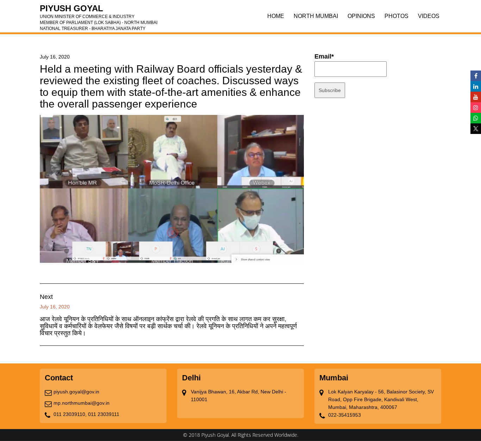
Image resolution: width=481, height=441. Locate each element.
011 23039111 (103, 414)
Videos (428, 16)
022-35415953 (344, 415)
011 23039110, (70, 414)
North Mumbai (316, 16)
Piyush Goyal (98, 11)
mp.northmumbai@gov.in (82, 403)
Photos (396, 16)
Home (275, 16)
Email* (324, 56)
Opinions (361, 16)
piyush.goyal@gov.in (76, 391)
